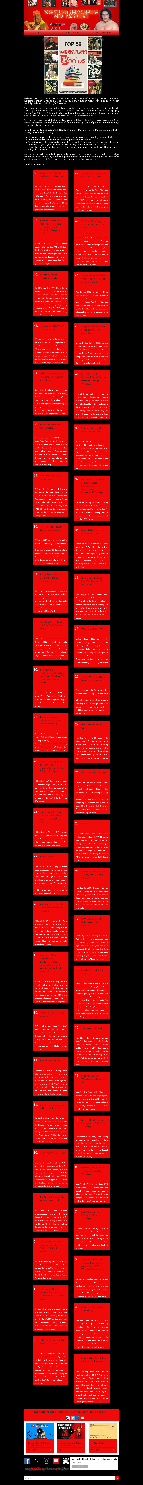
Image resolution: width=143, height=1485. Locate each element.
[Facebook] (78, 1418)
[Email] (68, 1418)
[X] (37, 1461)
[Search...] (117, 1478)
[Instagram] (46, 1461)
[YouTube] (82, 1418)
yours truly (73, 101)
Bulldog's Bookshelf (56, 103)
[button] (71, 1415)
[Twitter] (73, 1418)
